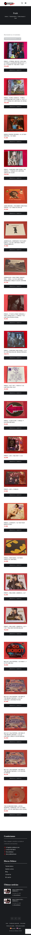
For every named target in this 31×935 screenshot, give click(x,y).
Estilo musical (21, 16)
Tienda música (13, 16)
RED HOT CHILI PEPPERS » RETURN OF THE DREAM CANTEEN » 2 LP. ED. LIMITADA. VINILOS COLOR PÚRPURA (14, 734)
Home (6, 16)
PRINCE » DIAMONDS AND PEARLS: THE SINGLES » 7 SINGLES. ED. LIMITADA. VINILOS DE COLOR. (15, 171)
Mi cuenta (8, 877)
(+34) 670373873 (11, 850)
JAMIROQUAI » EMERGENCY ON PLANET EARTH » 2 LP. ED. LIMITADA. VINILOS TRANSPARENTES (15, 242)
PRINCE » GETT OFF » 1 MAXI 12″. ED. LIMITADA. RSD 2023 (14, 386)
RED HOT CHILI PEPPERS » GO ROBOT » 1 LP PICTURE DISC (15, 662)
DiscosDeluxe (9, 852)
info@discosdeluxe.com (12, 847)
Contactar (8, 875)
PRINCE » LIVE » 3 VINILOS (11, 489)
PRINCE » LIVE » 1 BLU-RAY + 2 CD (13, 456)
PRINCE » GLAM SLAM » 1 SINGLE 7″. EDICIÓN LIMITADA (14, 421)
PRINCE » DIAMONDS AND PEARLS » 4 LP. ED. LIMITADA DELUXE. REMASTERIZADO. (15, 351)
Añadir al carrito (15, 70)
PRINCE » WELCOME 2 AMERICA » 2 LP (15, 593)
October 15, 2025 (16, 893)
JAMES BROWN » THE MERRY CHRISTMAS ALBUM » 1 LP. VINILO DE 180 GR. (15, 207)
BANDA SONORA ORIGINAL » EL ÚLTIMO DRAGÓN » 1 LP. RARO (15, 135)
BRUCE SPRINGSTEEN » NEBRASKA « (17, 890)
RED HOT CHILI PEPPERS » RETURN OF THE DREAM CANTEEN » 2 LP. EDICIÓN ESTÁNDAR (14, 771)
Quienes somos (9, 869)
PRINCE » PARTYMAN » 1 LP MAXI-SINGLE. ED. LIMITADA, (13, 559)
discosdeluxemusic (11, 854)
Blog (6, 872)
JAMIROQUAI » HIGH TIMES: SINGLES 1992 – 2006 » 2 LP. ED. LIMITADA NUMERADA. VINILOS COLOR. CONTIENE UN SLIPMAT (15, 280)
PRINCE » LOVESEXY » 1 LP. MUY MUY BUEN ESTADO (14, 524)
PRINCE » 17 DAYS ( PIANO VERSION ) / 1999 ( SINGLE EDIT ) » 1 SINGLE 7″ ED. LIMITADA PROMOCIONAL (14, 315)
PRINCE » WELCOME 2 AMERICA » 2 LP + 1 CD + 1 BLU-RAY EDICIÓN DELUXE (15, 627)
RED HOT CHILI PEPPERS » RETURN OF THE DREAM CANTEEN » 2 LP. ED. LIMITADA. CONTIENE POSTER (14, 698)
